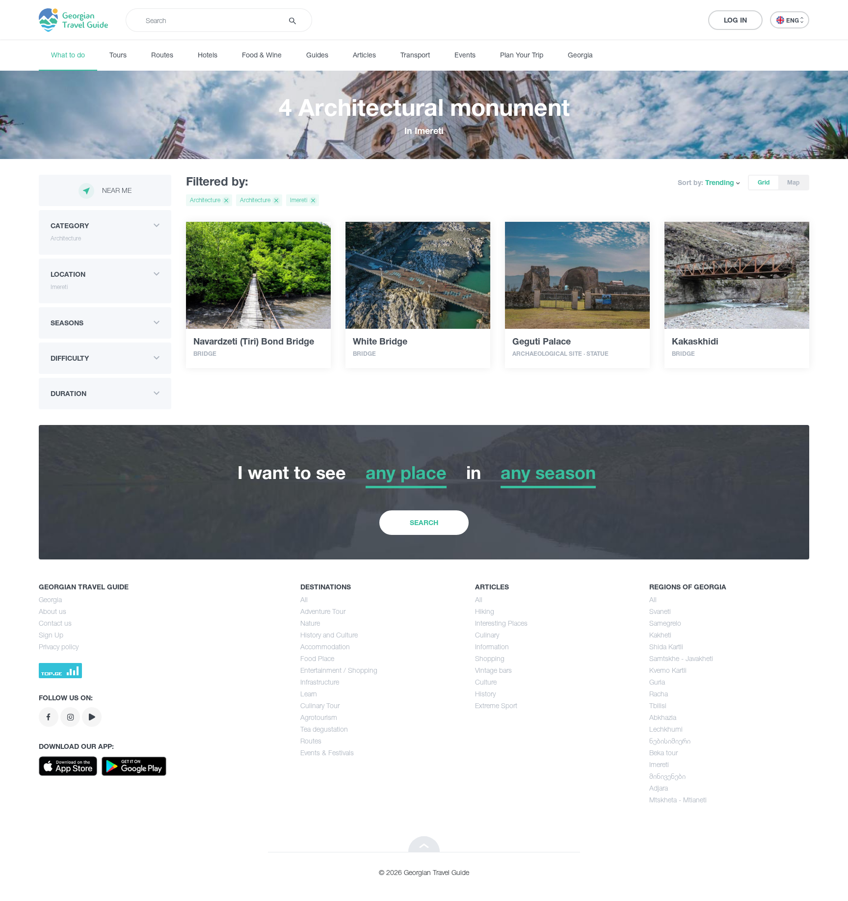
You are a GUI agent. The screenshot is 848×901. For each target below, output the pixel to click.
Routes (162, 55)
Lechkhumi (666, 729)
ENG (793, 20)
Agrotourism (318, 717)
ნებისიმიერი (669, 741)
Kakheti (660, 635)
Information (492, 646)
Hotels (207, 55)
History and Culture (329, 635)
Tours (118, 55)
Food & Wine (262, 55)
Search (424, 522)
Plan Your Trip (521, 55)
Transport (415, 55)
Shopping (489, 658)
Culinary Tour (320, 705)
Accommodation (325, 646)
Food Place (317, 658)
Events (465, 55)
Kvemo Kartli (668, 670)
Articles (364, 55)
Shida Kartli (666, 646)
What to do (68, 55)
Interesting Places (501, 623)
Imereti (659, 764)
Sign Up (51, 635)
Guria (657, 682)
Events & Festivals (327, 752)
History (485, 693)
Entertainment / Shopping (338, 670)
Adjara (658, 788)
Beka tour (663, 752)
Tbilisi (657, 705)
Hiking (484, 611)
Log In (735, 20)
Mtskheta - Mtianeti (678, 799)
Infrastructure (319, 682)
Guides (317, 55)
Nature (310, 623)
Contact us (55, 623)
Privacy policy (59, 646)
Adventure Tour (322, 611)
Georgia (580, 55)
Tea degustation (324, 729)
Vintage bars (493, 670)
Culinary (487, 635)
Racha (658, 693)
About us (52, 611)
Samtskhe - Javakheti (681, 658)
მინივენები (667, 776)
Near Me (117, 190)
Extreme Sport (496, 705)
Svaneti (660, 611)
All (304, 599)
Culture (486, 682)
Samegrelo (665, 623)
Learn (308, 693)
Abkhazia (662, 717)
